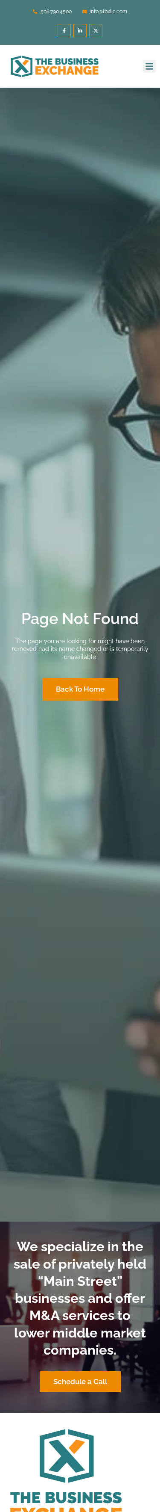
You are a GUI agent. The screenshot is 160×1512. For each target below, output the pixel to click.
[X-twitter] (95, 30)
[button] (149, 66)
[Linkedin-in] (80, 30)
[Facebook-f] (64, 30)
